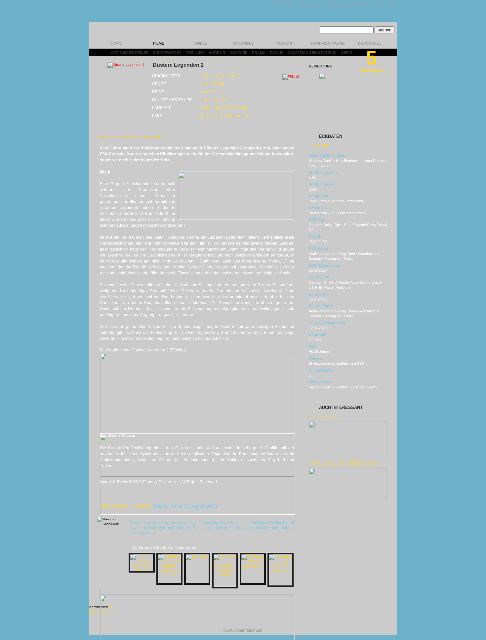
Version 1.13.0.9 (383, 4)
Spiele (200, 43)
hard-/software (327, 43)
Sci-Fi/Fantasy (167, 53)
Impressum (357, 4)
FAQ (299, 4)
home (116, 43)
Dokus (276, 53)
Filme (158, 43)
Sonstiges (243, 43)
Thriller (195, 53)
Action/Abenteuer (129, 53)
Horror (217, 53)
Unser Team (282, 4)
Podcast (285, 43)
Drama (258, 53)
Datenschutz (334, 4)
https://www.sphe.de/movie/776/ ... (339, 363)
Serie (346, 53)
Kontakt (313, 4)
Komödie (238, 53)
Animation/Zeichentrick (312, 53)
